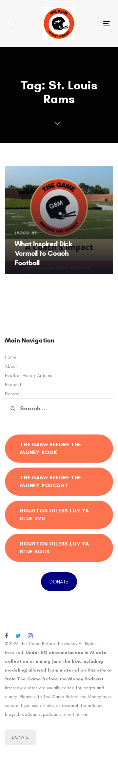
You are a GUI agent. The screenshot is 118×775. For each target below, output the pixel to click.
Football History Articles (28, 375)
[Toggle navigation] (93, 23)
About (11, 366)
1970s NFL (27, 233)
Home (10, 357)
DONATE (59, 582)
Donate (12, 394)
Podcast (13, 384)
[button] (11, 23)
